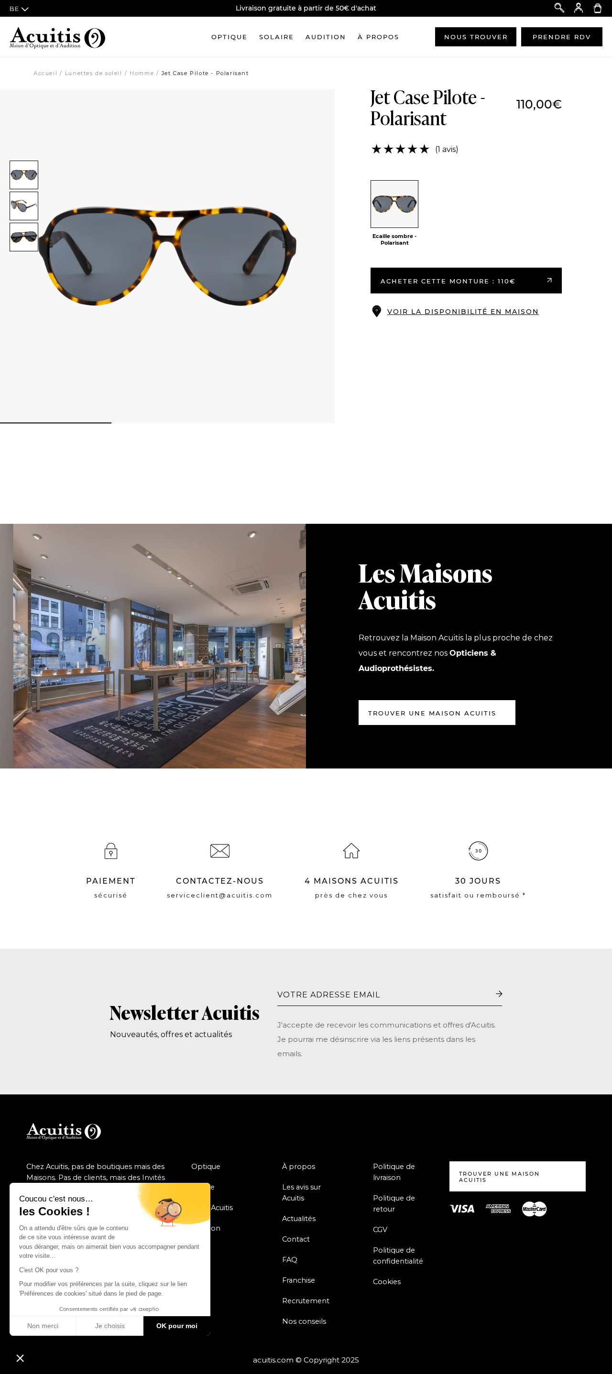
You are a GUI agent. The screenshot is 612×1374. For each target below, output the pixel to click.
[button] (20, 1357)
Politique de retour (394, 1203)
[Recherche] (559, 8)
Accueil (45, 73)
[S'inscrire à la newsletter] (499, 994)
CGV (380, 1229)
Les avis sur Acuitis (301, 1192)
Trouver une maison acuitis (499, 1176)
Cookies (387, 1281)
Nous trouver (476, 37)
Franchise (298, 1280)
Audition (326, 37)
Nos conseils (304, 1321)
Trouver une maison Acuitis (432, 713)
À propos (378, 37)
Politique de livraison (394, 1172)
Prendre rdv (562, 37)
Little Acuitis (212, 1207)
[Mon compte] (578, 8)
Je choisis (110, 1326)
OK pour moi (176, 1326)
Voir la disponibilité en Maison (463, 311)
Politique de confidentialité (398, 1256)
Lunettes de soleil (93, 73)
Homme (142, 73)
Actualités (299, 1218)
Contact (296, 1239)
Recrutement (305, 1301)
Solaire (276, 37)
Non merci (42, 1326)
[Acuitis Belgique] (57, 36)
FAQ (289, 1259)
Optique (229, 37)
